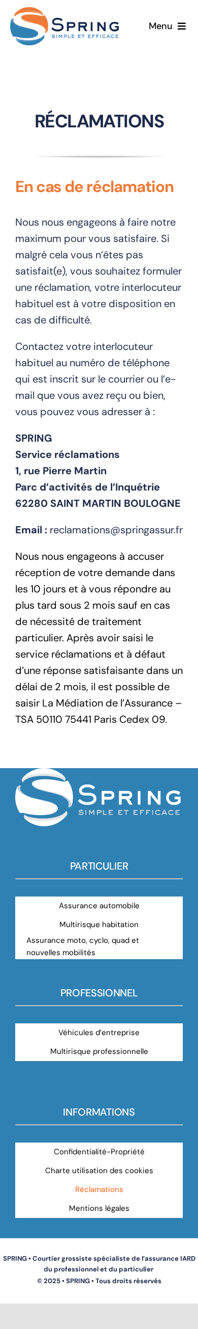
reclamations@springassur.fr (116, 529)
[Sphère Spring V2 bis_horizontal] (65, 12)
